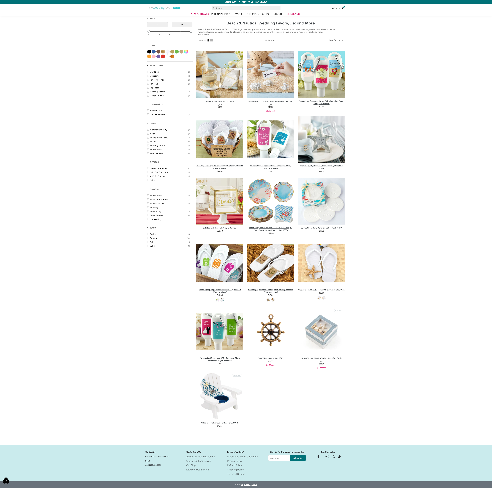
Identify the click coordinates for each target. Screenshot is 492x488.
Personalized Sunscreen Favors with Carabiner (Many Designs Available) (322, 102)
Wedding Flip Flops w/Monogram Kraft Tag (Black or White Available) (270, 290)
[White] (217, 300)
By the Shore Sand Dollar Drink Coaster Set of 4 (321, 228)
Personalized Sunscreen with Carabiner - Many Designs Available (270, 167)
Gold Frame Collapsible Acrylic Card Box (220, 228)
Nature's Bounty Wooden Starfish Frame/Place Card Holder (321, 167)
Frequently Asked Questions (242, 456)
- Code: (246, 1)
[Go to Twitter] (334, 457)
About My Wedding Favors (200, 456)
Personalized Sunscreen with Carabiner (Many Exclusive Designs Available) (220, 359)
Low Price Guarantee (197, 469)
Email (147, 461)
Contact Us (150, 452)
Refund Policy (234, 465)
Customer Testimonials (198, 461)
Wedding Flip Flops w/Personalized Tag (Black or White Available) (220, 290)
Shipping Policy (235, 469)
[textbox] (157, 24)
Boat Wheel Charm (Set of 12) (270, 358)
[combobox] (246, 8)
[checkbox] (170, 71)
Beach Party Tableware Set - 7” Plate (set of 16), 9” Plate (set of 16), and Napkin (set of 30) (270, 228)
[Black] (222, 300)
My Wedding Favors (249, 485)
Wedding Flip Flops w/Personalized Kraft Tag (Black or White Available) (220, 167)
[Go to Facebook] (318, 457)
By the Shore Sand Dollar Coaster (220, 101)
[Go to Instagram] (327, 457)
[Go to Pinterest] (339, 457)
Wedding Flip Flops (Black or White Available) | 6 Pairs (321, 290)
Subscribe (298, 458)
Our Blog (191, 465)
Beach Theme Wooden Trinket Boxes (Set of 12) (321, 358)
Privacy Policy (234, 461)
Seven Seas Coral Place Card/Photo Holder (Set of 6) (270, 101)
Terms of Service (236, 474)
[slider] (148, 31)
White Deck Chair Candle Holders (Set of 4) (220, 423)
